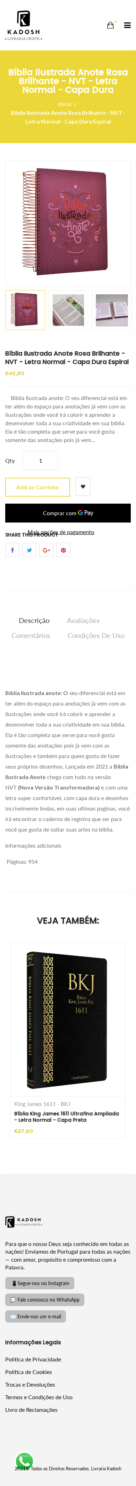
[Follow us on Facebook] (12, 550)
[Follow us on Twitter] (29, 550)
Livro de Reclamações (31, 1409)
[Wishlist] (83, 486)
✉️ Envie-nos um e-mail (35, 1316)
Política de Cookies (28, 1371)
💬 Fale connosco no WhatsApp (45, 1300)
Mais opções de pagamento (61, 531)
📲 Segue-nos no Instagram (39, 1283)
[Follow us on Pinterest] (63, 550)
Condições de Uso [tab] (96, 635)
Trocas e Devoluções (30, 1384)
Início (64, 103)
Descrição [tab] (34, 620)
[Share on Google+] (46, 550)
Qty (10, 460)
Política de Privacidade (33, 1359)
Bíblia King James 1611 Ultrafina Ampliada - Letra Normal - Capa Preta (66, 1116)
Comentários (31, 635)
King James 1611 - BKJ (42, 1104)
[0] (110, 25)
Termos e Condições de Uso (39, 1397)
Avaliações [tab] (83, 620)
